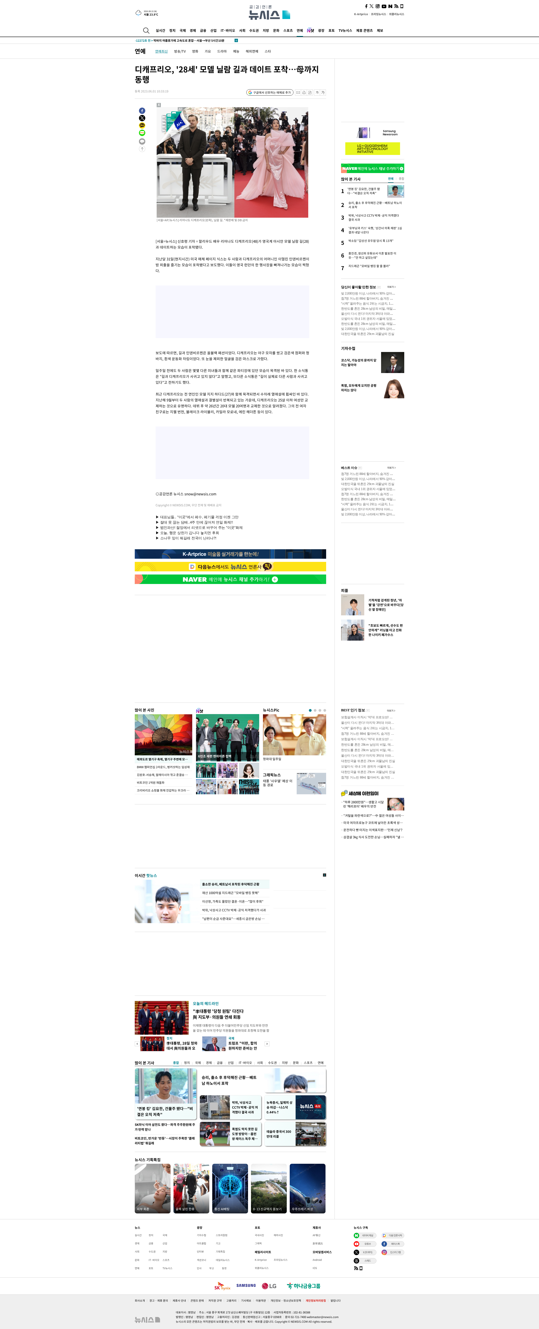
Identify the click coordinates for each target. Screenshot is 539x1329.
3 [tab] (320, 710)
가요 (208, 51)
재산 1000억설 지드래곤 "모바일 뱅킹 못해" (231, 892)
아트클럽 (201, 1243)
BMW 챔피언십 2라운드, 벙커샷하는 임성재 (164, 767)
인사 (199, 1268)
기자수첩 (348, 348)
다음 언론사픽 (395, 1235)
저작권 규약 (215, 1300)
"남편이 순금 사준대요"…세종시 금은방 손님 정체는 (234, 918)
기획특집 (220, 1251)
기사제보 (246, 1300)
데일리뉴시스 (223, 1260)
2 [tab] (315, 710)
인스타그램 (395, 1252)
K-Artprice (361, 14)
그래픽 (258, 1243)
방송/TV (180, 51)
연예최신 (161, 51)
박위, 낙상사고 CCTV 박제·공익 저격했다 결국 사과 (245, 1107)
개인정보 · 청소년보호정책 (286, 1300)
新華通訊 (318, 1243)
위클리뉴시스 (396, 14)
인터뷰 (200, 1251)
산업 (213, 30)
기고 (218, 1243)
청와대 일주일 (272, 759)
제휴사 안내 (179, 1300)
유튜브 (367, 1244)
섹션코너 (201, 1260)
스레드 (367, 1260)
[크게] (323, 92)
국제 (183, 30)
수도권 (254, 30)
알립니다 (336, 1300)
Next (267, 1043)
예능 (236, 51)
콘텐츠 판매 (197, 1300)
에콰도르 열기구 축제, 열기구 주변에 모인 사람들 (164, 759)
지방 (266, 30)
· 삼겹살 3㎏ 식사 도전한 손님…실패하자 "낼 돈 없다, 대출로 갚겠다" (372, 837)
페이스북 (395, 1244)
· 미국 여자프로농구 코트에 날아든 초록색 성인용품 (372, 823)
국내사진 (259, 1235)
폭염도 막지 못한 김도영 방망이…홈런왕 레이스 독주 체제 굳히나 (244, 1134)
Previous (137, 1043)
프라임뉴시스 (378, 14)
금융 (203, 30)
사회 (242, 30)
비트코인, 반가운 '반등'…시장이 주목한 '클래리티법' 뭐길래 (165, 1140)
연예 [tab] (391, 178)
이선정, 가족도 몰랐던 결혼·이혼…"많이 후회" (232, 901)
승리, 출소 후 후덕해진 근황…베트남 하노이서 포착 (229, 1080)
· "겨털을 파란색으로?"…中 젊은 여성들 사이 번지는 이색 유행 (372, 815)
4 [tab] (324, 710)
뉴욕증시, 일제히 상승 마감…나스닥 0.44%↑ (279, 1107)
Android (317, 1260)
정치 (172, 30)
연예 (300, 30)
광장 (321, 30)
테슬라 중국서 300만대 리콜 (279, 1134)
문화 (276, 30)
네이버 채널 (367, 1235)
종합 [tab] (401, 178)
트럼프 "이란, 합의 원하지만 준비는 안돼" (242, 1048)
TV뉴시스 (345, 30)
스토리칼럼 (221, 1235)
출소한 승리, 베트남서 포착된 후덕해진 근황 (230, 884)
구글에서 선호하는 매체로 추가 (272, 92)
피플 (344, 590)
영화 (195, 51)
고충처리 (231, 1300)
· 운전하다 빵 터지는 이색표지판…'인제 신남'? (371, 830)
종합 (176, 1062)
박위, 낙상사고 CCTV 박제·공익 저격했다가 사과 (234, 910)
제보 (380, 30)
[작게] (317, 92)
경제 (193, 30)
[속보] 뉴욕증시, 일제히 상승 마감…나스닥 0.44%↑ (173, 40)
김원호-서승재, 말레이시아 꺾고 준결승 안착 (164, 775)
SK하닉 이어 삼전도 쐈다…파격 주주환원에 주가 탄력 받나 (165, 1127)
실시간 (160, 30)
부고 (211, 1268)
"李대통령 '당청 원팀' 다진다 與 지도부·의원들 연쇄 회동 (218, 1014)
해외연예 (252, 51)
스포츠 (288, 30)
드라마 (222, 51)
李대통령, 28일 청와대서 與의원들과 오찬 (182, 1048)
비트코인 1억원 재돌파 (150, 782)
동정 (224, 1268)
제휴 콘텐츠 (364, 30)
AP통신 (316, 1235)
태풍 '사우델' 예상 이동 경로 (277, 782)
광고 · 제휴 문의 (158, 1300)
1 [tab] (310, 710)
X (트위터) (367, 1252)
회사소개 (140, 1300)
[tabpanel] (294, 740)
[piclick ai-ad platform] (181, 109)
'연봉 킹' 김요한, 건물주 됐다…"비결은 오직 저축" (165, 1111)
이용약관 (261, 1300)
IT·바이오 (228, 30)
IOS (315, 1268)
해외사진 (278, 1235)
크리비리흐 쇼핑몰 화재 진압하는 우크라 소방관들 (164, 790)
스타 (268, 51)
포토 (331, 30)
